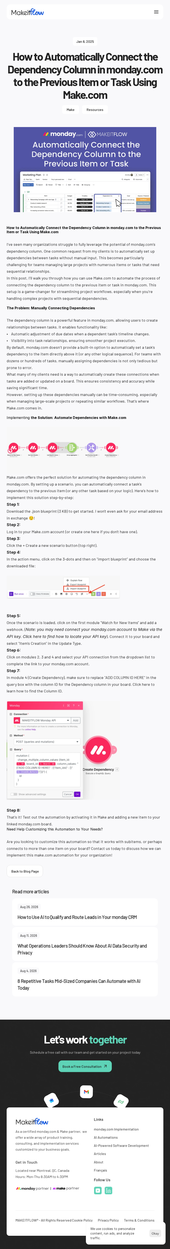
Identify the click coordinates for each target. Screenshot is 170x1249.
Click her (140, 684)
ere (96, 531)
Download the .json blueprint (32, 511)
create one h (82, 531)
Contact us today (106, 848)
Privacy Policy (108, 1220)
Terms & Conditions (139, 1220)
